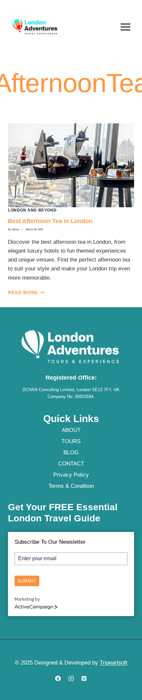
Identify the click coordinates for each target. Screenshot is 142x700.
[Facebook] (58, 678)
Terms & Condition (71, 486)
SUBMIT (27, 581)
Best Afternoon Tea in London (50, 221)
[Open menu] (125, 27)
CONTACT (71, 464)
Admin (15, 229)
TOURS (71, 441)
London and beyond (32, 210)
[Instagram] (71, 678)
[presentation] (71, 165)
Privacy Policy (71, 475)
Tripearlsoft (113, 663)
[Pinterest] (83, 678)
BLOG (71, 452)
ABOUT (71, 430)
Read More (26, 292)
